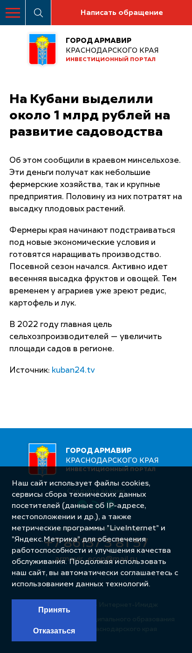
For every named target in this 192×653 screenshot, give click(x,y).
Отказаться (54, 631)
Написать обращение (121, 13)
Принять (54, 610)
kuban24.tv (73, 371)
